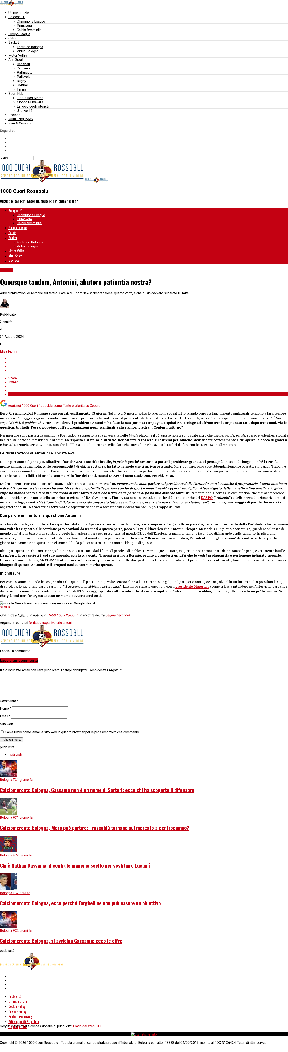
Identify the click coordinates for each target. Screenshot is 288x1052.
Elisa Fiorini (8, 351)
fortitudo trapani (40, 623)
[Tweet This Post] (148, 363)
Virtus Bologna (27, 51)
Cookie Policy (16, 1006)
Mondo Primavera (30, 102)
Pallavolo (24, 77)
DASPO (207, 497)
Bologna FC (16, 17)
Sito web (6, 724)
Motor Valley (17, 55)
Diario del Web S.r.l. (87, 1026)
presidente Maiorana (192, 586)
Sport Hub (15, 94)
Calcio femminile (29, 30)
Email (5, 716)
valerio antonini (63, 623)
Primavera (24, 26)
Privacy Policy (17, 1011)
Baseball (23, 64)
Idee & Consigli (19, 123)
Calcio (12, 38)
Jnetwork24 (25, 111)
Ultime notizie (18, 13)
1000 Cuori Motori (30, 98)
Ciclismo (23, 68)
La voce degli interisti (33, 106)
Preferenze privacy (20, 1016)
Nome (5, 708)
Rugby (21, 81)
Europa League (19, 34)
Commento (9, 701)
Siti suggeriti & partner (23, 1021)
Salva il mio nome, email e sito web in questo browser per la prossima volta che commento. (72, 732)
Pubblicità (14, 996)
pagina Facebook (118, 615)
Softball (22, 85)
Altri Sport (15, 60)
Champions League (31, 21)
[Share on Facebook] (148, 359)
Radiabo (14, 115)
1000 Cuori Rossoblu (63, 615)
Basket (13, 43)
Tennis (22, 89)
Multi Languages (20, 119)
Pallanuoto (24, 72)
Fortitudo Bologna (30, 47)
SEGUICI (6, 607)
